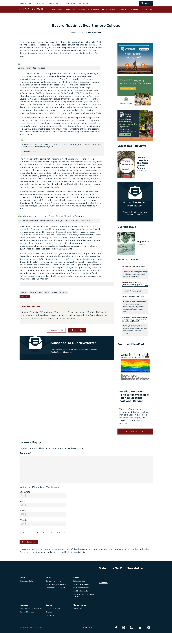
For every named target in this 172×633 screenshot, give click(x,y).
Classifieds (53, 3)
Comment (25, 453)
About (144, 9)
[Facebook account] (116, 627)
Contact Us (50, 615)
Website (23, 520)
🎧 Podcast (122, 9)
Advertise (40, 3)
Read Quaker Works (80, 591)
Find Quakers (57, 9)
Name (23, 501)
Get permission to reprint (55, 588)
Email (23, 511)
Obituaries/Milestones (81, 581)
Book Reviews (93, 9)
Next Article (77, 330)
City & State (25, 492)
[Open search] (151, 9)
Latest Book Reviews (131, 145)
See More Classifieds (135, 431)
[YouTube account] (148, 627)
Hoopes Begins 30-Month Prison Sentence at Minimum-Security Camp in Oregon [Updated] (135, 319)
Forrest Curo (126, 296)
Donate (147, 3)
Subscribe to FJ (26, 3)
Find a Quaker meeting (81, 584)
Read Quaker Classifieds (82, 588)
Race (46, 292)
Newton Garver (94, 32)
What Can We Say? (140, 266)
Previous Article (56, 330)
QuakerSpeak (109, 9)
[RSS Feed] (131, 627)
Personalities (36, 292)
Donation (103, 583)
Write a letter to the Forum (56, 584)
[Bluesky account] (140, 627)
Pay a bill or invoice (53, 608)
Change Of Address (27, 612)
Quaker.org (134, 9)
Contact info (77, 608)
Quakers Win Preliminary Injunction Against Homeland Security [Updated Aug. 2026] (135, 284)
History (23, 292)
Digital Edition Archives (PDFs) (31, 608)
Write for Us (70, 9)
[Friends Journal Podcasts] (123, 627)
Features (24, 296)
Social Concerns (59, 292)
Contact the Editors (27, 581)
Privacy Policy (88, 627)
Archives (81, 9)
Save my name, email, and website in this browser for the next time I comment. (50, 533)
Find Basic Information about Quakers (83, 595)
